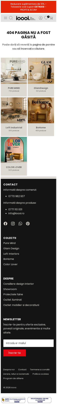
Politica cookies (41, 373)
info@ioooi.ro (16, 213)
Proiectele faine (13, 294)
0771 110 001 (15, 209)
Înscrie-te (14, 353)
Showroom (10, 289)
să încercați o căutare (30, 48)
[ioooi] (26, 18)
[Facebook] (5, 223)
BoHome (8, 259)
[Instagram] (13, 223)
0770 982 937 (16, 196)
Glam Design (11, 248)
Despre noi (9, 369)
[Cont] (39, 17)
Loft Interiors (11, 254)
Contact (22, 369)
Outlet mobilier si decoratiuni (21, 305)
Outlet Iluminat (12, 300)
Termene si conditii (40, 369)
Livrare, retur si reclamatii (16, 373)
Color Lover (10, 264)
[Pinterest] (28, 223)
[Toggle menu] (5, 17)
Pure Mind (9, 243)
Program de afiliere (13, 378)
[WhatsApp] (20, 223)
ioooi (13, 387)
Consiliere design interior (18, 284)
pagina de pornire (44, 44)
